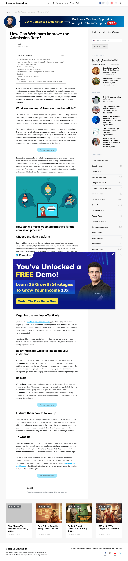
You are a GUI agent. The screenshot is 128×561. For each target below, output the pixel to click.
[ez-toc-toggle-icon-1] (61, 56)
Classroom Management (101, 160)
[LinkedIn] (120, 554)
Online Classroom (98, 199)
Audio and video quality (25, 67)
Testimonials (96, 244)
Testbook (118, 549)
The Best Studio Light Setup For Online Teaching (111, 130)
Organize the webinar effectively (29, 69)
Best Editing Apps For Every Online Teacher (111, 69)
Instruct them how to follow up (28, 77)
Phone (95, 37)
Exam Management (99, 177)
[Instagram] (107, 3)
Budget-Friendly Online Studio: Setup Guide (111, 79)
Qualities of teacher (99, 221)
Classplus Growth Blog (16, 3)
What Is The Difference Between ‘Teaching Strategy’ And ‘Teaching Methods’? (112, 119)
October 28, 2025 (98, 64)
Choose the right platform (26, 64)
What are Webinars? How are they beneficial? (33, 59)
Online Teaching (98, 210)
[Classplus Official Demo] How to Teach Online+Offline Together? (41, 81)
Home (49, 3)
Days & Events (97, 166)
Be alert (20, 74)
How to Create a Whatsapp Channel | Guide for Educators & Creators (111, 141)
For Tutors (81, 549)
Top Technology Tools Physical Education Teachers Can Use (111, 108)
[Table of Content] (62, 55)
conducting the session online (38, 322)
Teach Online (97, 233)
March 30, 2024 (109, 147)
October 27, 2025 (109, 72)
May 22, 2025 (108, 101)
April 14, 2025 (108, 125)
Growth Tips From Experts (101, 188)
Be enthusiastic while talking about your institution (35, 72)
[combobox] (94, 40)
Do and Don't (96, 172)
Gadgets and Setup (99, 183)
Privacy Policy (75, 3)
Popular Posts (97, 216)
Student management (100, 227)
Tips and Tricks (97, 249)
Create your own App (60, 3)
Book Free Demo (100, 47)
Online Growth (97, 205)
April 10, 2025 (108, 135)
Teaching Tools (97, 238)
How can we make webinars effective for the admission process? (40, 62)
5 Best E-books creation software (112, 98)
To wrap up (21, 79)
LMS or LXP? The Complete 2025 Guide (108, 527)
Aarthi (19, 44)
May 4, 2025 (107, 113)
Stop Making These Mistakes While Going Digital (105, 61)
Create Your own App (94, 549)
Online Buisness (98, 194)
